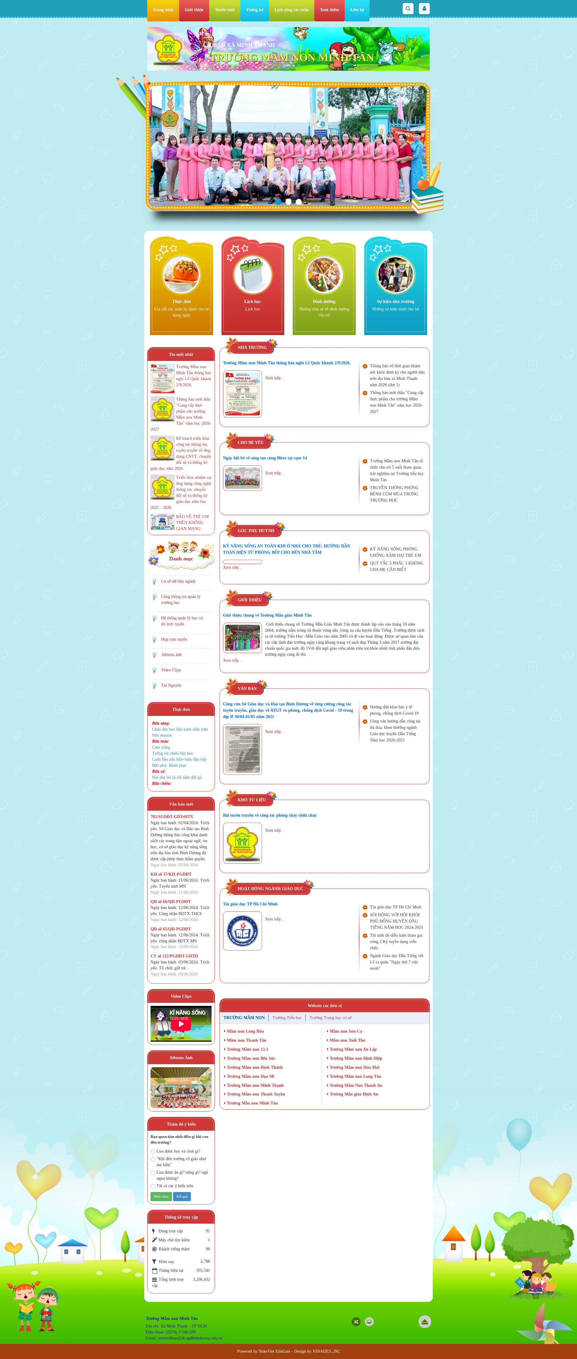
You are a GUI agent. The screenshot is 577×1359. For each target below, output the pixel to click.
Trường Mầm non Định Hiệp (355, 1058)
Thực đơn (181, 301)
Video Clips (171, 670)
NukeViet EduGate (274, 1351)
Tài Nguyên (171, 685)
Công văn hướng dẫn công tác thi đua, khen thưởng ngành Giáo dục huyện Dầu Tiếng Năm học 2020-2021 (395, 730)
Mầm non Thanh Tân (246, 1040)
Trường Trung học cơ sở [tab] (330, 1017)
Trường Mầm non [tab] (244, 1017)
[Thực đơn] (181, 274)
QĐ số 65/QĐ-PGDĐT (171, 929)
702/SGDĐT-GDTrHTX (172, 817)
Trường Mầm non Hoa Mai (353, 1067)
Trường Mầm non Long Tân (354, 1076)
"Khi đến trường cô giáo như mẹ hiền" (181, 1162)
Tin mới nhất (181, 354)
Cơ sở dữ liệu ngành (178, 581)
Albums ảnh (171, 654)
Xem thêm (329, 10)
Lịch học (252, 301)
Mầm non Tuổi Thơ (346, 1040)
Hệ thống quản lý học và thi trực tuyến (182, 621)
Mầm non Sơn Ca (345, 1031)
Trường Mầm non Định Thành (254, 1067)
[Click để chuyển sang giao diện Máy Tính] (369, 1321)
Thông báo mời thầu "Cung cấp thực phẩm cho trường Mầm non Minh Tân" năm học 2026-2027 (396, 402)
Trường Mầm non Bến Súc (250, 1058)
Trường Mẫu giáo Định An (353, 1094)
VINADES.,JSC (326, 1351)
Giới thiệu (194, 10)
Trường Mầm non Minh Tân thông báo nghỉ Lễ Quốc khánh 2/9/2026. (287, 363)
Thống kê (254, 10)
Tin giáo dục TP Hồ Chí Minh (250, 904)
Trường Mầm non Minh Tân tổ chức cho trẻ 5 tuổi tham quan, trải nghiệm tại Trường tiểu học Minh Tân (397, 470)
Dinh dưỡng (324, 301)
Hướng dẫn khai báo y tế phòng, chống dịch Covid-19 (394, 710)
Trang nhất (163, 10)
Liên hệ (357, 10)
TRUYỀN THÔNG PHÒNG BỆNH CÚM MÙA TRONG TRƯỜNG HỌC (394, 494)
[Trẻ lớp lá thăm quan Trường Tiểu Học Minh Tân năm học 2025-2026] (181, 1087)
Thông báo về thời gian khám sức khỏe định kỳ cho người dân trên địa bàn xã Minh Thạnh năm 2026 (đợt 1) (397, 375)
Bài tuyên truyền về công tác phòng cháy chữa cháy (270, 815)
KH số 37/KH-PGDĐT (171, 874)
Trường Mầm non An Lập (352, 1049)
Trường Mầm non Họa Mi (250, 1076)
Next (204, 1089)
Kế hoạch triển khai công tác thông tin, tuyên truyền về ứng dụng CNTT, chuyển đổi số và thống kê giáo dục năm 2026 (181, 453)
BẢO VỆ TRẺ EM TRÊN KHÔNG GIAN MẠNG (192, 522)
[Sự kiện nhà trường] (395, 274)
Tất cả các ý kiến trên (175, 1186)
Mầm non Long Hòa (245, 1031)
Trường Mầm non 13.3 (247, 1049)
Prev (158, 1089)
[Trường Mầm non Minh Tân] (168, 49)
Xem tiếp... (274, 378)
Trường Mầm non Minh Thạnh (255, 1085)
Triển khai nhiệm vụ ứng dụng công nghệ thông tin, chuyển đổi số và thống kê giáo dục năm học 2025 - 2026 (181, 492)
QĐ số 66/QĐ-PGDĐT (171, 901)
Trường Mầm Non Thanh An (355, 1085)
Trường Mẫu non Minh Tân (252, 1103)
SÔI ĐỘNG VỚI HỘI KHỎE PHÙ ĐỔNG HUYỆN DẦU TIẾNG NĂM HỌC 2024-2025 (396, 921)
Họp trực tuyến (174, 639)
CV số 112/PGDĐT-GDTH (174, 956)
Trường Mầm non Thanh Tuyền (255, 1094)
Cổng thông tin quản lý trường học (180, 599)
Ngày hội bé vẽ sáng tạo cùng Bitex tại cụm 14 (265, 458)
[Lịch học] (252, 274)
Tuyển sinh (225, 10)
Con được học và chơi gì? (178, 1151)
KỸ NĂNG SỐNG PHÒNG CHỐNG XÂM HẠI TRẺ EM (395, 552)
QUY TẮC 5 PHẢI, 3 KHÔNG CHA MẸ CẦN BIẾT (396, 566)
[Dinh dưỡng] (324, 274)
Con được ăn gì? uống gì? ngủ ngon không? (182, 1175)
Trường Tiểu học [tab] (287, 1017)
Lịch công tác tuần (292, 10)
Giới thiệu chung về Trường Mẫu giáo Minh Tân (267, 615)
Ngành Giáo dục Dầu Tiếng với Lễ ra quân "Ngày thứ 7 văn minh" (396, 962)
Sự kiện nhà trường (395, 301)
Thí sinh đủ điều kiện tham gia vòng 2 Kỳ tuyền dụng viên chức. (396, 941)
